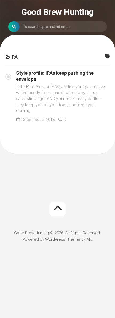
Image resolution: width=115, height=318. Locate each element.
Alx (89, 239)
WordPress (55, 239)
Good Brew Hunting (57, 12)
